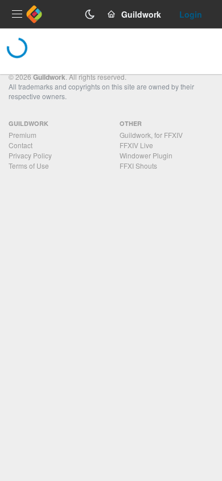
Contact (20, 145)
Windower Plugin (146, 155)
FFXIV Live (136, 145)
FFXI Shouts (138, 165)
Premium (22, 135)
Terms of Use (29, 165)
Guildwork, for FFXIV (151, 135)
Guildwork (49, 77)
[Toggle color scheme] (90, 14)
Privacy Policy (30, 155)
